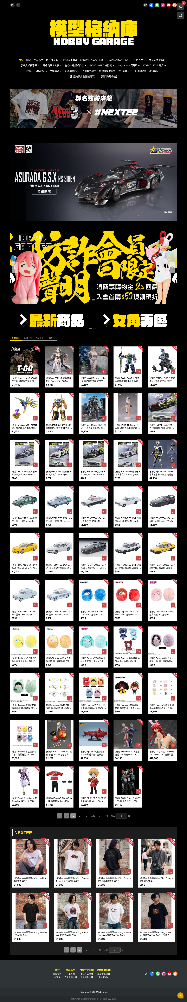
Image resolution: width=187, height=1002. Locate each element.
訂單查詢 (70, 974)
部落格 (57, 977)
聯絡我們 (57, 974)
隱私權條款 (103, 977)
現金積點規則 (103, 974)
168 (93, 816)
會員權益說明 (104, 970)
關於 (57, 970)
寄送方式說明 (86, 974)
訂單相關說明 (70, 977)
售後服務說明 (86, 977)
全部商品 (70, 970)
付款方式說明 (87, 970)
